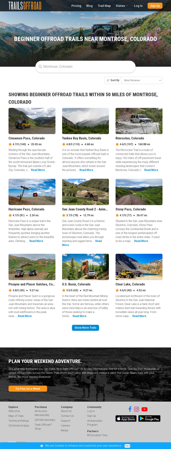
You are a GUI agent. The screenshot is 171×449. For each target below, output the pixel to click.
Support (65, 420)
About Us (66, 411)
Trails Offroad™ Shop (43, 426)
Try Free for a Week (27, 388)
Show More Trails (85, 327)
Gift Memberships (45, 419)
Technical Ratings (19, 420)
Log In (138, 6)
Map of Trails (16, 415)
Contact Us (67, 415)
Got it (127, 446)
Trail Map (104, 6)
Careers (65, 425)
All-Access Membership (42, 413)
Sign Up (155, 5)
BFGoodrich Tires (97, 435)
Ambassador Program (94, 422)
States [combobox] (120, 6)
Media (64, 430)
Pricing (76, 6)
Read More (38, 170)
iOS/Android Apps (19, 425)
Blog (89, 6)
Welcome (14, 411)
